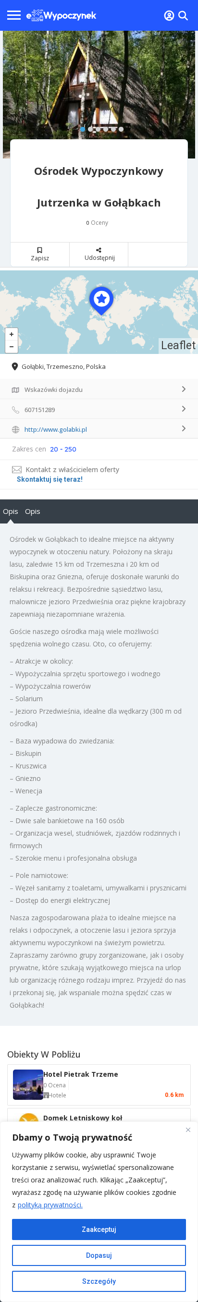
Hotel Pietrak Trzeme (80, 1074)
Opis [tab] (10, 511)
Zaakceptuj (99, 1229)
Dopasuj (99, 1255)
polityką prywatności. (50, 1204)
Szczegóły (99, 1281)
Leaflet (178, 345)
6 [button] (118, 127)
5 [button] (111, 127)
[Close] (188, 1129)
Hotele (57, 1095)
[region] (99, 1211)
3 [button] (95, 127)
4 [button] (103, 127)
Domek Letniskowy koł (82, 1117)
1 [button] (80, 127)
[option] (99, 94)
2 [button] (88, 127)
